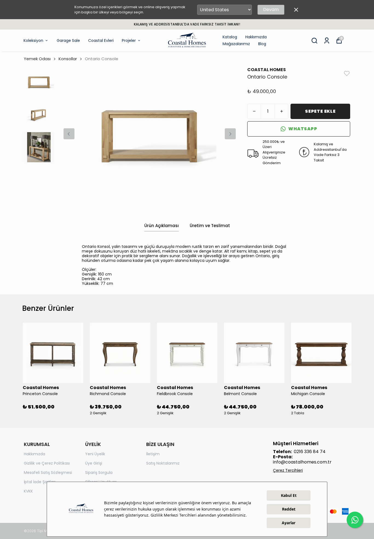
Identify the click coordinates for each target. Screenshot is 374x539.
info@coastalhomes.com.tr (302, 462)
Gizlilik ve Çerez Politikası (47, 463)
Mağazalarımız (236, 44)
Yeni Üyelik (95, 454)
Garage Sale (68, 40)
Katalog (230, 37)
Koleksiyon (33, 40)
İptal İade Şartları (40, 482)
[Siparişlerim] (326, 40)
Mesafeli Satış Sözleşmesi (48, 472)
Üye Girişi (93, 463)
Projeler (129, 40)
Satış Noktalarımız (163, 463)
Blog (262, 44)
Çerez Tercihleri (288, 470)
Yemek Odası (37, 59)
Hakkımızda (256, 37)
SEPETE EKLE (320, 111)
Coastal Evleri (101, 40)
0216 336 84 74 (310, 451)
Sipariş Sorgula (99, 472)
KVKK (28, 491)
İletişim (153, 454)
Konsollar (68, 59)
